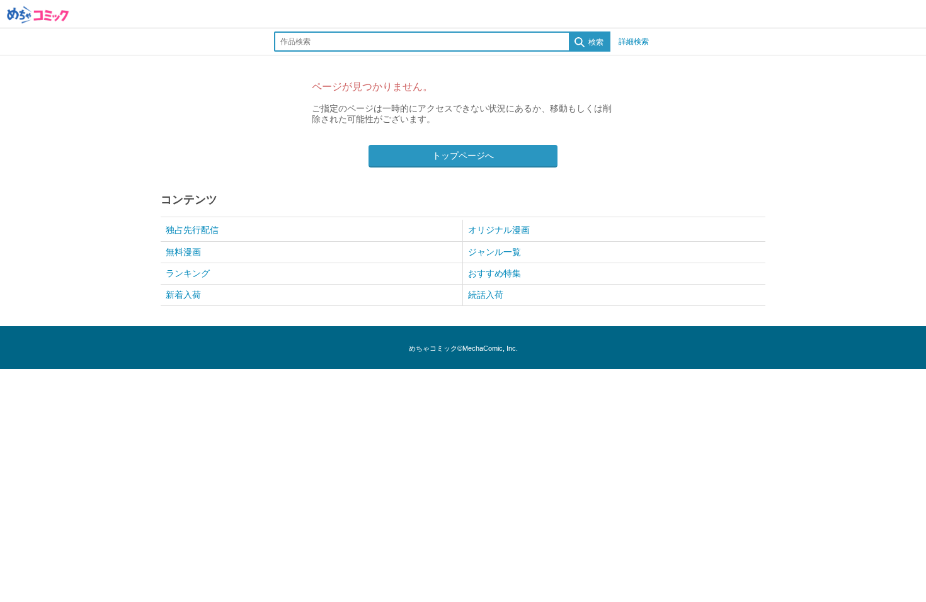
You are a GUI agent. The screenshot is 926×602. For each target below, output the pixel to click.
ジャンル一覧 (494, 252)
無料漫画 (183, 252)
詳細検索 (634, 41)
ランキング (188, 273)
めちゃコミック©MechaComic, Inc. (463, 348)
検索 (594, 42)
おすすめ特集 (494, 273)
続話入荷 (485, 295)
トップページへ (463, 155)
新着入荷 (183, 295)
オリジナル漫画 (499, 230)
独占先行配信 (192, 230)
